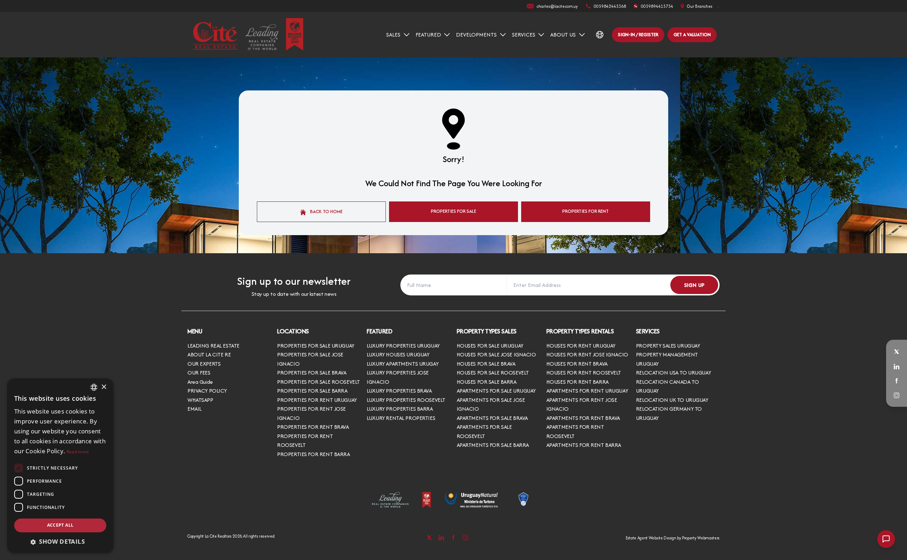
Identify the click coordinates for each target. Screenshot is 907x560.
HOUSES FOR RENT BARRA (577, 382)
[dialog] (60, 465)
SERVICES (523, 35)
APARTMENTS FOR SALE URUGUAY (496, 391)
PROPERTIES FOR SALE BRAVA (311, 372)
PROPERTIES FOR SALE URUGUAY (315, 346)
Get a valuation (692, 34)
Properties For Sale (453, 211)
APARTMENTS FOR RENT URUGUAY (587, 391)
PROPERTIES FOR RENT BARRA (313, 454)
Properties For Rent (585, 211)
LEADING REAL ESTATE (213, 346)
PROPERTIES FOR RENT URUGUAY (317, 400)
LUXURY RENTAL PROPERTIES (401, 418)
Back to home (326, 211)
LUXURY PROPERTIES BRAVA (399, 391)
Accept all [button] (60, 525)
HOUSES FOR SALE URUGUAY (490, 346)
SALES (393, 35)
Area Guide (200, 382)
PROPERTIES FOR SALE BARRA (312, 391)
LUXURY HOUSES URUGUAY (398, 354)
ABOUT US (563, 35)
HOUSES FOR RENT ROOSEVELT (583, 372)
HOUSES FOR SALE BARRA (487, 382)
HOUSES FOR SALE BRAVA (486, 364)
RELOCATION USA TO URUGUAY (673, 372)
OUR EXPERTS (203, 364)
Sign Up (694, 285)
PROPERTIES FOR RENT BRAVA (313, 427)
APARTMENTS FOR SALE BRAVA (492, 418)
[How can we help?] (886, 539)
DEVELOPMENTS (476, 35)
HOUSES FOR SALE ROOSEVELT (493, 372)
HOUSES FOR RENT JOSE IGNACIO (587, 354)
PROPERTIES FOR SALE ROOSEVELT (318, 382)
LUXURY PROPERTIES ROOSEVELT (406, 400)
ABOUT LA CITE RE (209, 354)
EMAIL (194, 409)
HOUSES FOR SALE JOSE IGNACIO (496, 354)
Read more (78, 452)
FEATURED (428, 35)
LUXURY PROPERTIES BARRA (400, 409)
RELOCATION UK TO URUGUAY (672, 400)
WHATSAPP (200, 400)
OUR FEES (198, 372)
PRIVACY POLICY (207, 391)
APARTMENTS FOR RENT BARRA (583, 445)
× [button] (103, 387)
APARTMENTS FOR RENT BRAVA (583, 418)
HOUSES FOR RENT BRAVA (577, 364)
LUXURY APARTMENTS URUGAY (402, 364)
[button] (60, 541)
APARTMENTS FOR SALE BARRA (493, 445)
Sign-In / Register (638, 34)
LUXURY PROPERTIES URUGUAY (403, 346)
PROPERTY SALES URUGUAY (668, 346)
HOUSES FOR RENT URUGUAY (580, 346)
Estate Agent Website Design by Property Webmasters (673, 538)
